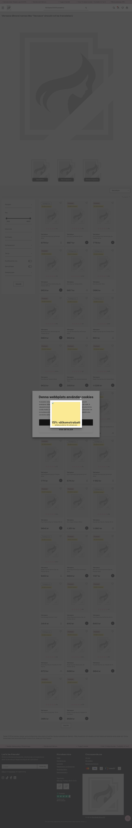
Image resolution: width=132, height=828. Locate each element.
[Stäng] (80, 398)
